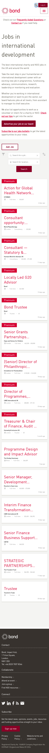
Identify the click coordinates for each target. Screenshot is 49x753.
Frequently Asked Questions (30, 19)
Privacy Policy (5, 737)
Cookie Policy (17, 737)
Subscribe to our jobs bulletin (16, 131)
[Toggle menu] (44, 11)
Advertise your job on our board (18, 123)
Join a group (7, 684)
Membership (7, 677)
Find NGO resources (10, 687)
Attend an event (8, 680)
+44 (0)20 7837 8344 (13, 664)
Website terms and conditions (35, 737)
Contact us (16, 23)
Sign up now (11, 728)
